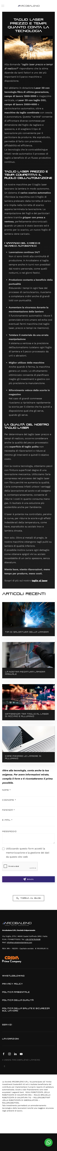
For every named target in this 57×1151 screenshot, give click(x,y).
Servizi (7, 1025)
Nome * (6, 790)
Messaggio (9, 831)
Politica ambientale (16, 992)
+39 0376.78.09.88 (32, 939)
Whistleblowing (13, 976)
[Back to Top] (4, 1066)
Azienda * (8, 810)
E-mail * (7, 820)
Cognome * (9, 800)
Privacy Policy (12, 984)
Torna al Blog (30, 898)
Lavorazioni (10, 1039)
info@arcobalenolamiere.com (19, 942)
